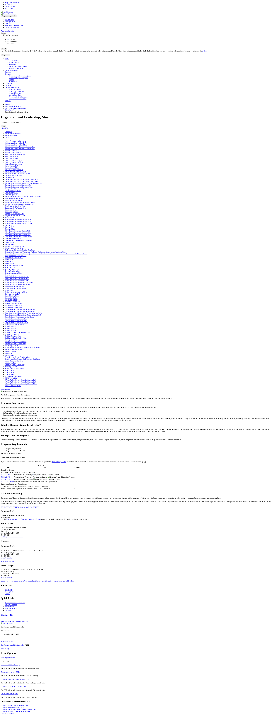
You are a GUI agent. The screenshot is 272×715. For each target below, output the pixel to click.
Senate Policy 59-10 (59, 462)
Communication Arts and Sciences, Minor (19, 187)
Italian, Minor (9, 263)
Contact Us (7, 615)
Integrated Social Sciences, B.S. (15, 256)
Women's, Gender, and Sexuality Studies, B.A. (20, 380)
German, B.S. (9, 227)
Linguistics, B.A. (11, 298)
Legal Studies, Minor (12, 296)
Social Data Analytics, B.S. (14, 361)
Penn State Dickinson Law (14, 25)
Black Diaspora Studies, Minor (15, 172)
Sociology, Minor (11, 367)
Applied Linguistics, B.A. (13, 160)
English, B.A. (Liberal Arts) (14, 214)
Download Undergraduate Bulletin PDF (14, 705)
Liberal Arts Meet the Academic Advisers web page (23, 519)
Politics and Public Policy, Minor (16, 338)
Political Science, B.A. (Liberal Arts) (17, 332)
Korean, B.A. (9, 275)
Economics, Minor (11, 212)
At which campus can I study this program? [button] (15, 395)
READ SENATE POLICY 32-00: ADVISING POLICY (20, 507)
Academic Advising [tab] (11, 135)
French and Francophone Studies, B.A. (18, 219)
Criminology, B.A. (11, 193)
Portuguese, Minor (11, 340)
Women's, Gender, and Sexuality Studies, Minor (21, 384)
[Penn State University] (7, 12)
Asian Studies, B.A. (11, 166)
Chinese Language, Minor (14, 175)
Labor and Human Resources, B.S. (17, 281)
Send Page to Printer (8, 658)
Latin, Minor (9, 290)
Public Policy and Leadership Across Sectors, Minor (22, 347)
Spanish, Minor (10, 374)
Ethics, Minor (9, 217)
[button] (5, 389)
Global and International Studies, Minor (18, 237)
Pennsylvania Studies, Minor (14, 324)
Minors (11, 80)
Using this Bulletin (15, 89)
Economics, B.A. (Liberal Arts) (15, 208)
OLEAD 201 (5, 477)
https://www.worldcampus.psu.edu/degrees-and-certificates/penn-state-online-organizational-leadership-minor (37, 581)
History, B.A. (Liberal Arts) (14, 246)
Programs (8, 74)
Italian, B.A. (9, 259)
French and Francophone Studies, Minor (18, 223)
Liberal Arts (9, 110)
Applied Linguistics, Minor (14, 162)
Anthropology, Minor (12, 158)
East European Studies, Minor (15, 206)
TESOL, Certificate (11, 378)
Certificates (13, 82)
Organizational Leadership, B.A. (16, 319)
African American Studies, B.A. (16, 143)
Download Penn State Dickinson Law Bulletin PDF (18, 709)
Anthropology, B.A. (12, 156)
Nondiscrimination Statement (15, 603)
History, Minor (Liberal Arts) (14, 248)
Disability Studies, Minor (13, 200)
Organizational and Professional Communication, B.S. (23, 315)
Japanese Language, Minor (14, 265)
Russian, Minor (10, 355)
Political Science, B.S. (12, 334)
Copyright (8, 610)
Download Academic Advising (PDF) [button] (13, 686)
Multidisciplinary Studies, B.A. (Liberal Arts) (20, 311)
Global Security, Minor (13, 238)
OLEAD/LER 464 (7, 482)
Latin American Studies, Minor (15, 288)
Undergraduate (10, 22)
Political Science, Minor (13, 336)
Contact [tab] (7, 137)
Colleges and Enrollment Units (15, 108)
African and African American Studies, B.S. (20, 149)
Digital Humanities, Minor (14, 198)
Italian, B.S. (9, 261)
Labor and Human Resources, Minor (17, 284)
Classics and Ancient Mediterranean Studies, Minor (22, 181)
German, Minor (10, 229)
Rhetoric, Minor (10, 351)
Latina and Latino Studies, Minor (16, 292)
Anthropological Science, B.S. (15, 154)
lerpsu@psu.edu (6, 558)
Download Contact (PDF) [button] (9, 694)
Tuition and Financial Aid (17, 99)
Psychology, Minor (11, 346)
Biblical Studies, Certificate (14, 170)
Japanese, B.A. (10, 267)
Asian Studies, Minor (12, 168)
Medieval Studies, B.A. (13, 302)
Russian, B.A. (10, 353)
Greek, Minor (9, 242)
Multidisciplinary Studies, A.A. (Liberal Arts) (20, 309)
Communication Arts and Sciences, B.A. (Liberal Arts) (23, 183)
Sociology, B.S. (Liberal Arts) (15, 365)
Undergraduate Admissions (18, 97)
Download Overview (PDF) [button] (10, 672)
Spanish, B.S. (9, 372)
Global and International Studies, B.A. (18, 233)
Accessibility (9, 607)
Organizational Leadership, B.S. (16, 321)
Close (7, 713)
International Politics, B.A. (14, 258)
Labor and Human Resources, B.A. (17, 279)
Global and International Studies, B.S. (17, 235)
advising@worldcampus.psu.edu (12, 537)
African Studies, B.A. (12, 151)
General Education (15, 93)
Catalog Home (10, 6)
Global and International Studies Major (18, 231)
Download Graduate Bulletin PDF (12, 707)
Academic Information (16, 91)
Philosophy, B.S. (10, 328)
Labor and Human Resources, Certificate (19, 282)
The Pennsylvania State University (12, 645)
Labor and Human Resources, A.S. (17, 277)
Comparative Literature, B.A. (15, 189)
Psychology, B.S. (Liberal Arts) (15, 344)
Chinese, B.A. (10, 177)
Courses (8, 72)
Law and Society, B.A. (13, 294)
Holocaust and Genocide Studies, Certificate (20, 250)
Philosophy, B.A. (11, 326)
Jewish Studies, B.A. (12, 269)
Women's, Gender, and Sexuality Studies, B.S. (20, 382)
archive (204, 51)
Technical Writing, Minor (13, 376)
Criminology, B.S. (11, 195)
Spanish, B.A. (10, 370)
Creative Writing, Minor (13, 191)
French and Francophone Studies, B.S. (18, 221)
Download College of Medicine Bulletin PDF (16, 711)
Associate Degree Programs (18, 78)
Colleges (8, 85)
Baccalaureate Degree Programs (20, 76)
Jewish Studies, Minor (12, 271)
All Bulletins (9, 20)
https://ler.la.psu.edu (7, 561)
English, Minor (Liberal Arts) (15, 216)
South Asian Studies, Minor (14, 368)
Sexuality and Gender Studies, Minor (17, 357)
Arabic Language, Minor (13, 164)
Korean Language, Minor (13, 273)
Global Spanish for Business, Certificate (18, 240)
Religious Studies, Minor (13, 349)
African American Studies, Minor (16, 145)
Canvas (7, 594)
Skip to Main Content (12, 3)
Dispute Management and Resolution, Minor (20, 202)
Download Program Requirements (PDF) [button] (14, 679)
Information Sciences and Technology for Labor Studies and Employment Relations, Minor (35, 252)
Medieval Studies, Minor (13, 303)
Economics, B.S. (10, 210)
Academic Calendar (11, 70)
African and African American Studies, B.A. (20, 147)
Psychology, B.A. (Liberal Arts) (15, 342)
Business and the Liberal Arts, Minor (17, 173)
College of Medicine (12, 27)
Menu (3, 126)
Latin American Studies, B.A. (15, 286)
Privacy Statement (11, 605)
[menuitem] (138, 20)
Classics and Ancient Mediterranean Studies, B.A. (22, 179)
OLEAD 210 (5, 479)
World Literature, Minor (13, 386)
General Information (12, 87)
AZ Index (8, 4)
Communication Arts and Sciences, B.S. (18, 185)
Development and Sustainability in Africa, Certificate (22, 196)
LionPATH (9, 590)
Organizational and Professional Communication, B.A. (23, 313)
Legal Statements (11, 608)
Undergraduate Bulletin (13, 106)
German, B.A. (10, 225)
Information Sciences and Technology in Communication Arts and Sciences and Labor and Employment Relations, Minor (46, 254)
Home (7, 59)
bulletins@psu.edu (7, 641)
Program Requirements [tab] (13, 134)
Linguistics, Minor (11, 300)
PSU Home (9, 8)
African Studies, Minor (13, 152)
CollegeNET (9, 592)
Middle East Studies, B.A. (14, 305)
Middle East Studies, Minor (14, 307)
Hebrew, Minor (10, 244)
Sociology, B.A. (10, 363)
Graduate (8, 23)
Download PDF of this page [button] (10, 665)
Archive (8, 101)
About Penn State (15, 95)
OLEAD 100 (5, 475)
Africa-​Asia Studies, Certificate (15, 141)
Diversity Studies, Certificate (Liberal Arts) (19, 204)
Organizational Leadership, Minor (16, 323)
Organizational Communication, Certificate (19, 317)
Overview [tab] (8, 132)
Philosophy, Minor (11, 330)
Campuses (8, 83)
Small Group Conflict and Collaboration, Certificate (22, 359)
